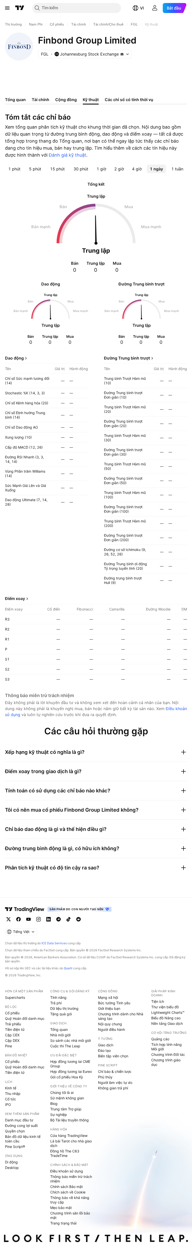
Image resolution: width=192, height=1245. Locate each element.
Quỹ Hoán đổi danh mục (24, 1018)
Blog (54, 1103)
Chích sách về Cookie (68, 1192)
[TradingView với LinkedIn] (48, 919)
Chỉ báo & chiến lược (115, 1071)
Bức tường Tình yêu (114, 1003)
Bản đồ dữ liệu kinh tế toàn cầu (22, 1138)
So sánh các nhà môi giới (70, 1040)
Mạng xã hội (108, 997)
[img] (122, 54)
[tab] (14, 169)
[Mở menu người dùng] (155, 8)
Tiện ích (157, 1001)
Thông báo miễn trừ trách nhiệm (71, 1178)
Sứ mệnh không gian (67, 1098)
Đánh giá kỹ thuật (67, 155)
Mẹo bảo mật (61, 1207)
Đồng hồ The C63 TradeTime (64, 1153)
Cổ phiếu (12, 1013)
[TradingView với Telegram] (58, 919)
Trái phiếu (13, 1024)
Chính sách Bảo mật (66, 1186)
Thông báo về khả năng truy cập (69, 1199)
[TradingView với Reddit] (78, 919)
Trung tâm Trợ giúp (66, 1109)
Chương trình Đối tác (168, 1054)
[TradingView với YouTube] (28, 919)
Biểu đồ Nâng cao (165, 1018)
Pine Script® (15, 1146)
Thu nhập (12, 1093)
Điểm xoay (15, 598)
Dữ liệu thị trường (64, 1008)
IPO (8, 1104)
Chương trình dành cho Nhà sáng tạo (120, 1016)
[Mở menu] (7, 8)
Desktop (12, 1167)
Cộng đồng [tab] (66, 99)
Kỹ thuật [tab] (91, 99)
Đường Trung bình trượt (127, 358)
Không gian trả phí (113, 1088)
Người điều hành (111, 1029)
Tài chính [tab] (40, 99)
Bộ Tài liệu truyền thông (69, 1120)
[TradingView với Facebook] (18, 919)
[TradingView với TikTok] (68, 919)
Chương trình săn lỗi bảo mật (70, 1215)
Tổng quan (59, 1029)
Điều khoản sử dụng (66, 1171)
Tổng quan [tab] (15, 99)
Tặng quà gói (61, 1014)
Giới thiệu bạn (109, 1008)
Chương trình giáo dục (165, 1062)
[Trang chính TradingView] (19, 8)
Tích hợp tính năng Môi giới (166, 1046)
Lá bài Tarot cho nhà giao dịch (71, 1143)
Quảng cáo (160, 1039)
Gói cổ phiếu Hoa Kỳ (66, 1077)
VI (142, 8)
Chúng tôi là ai (62, 1092)
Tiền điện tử (14, 1029)
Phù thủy (105, 1077)
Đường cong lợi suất (21, 1125)
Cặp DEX (12, 1040)
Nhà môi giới (60, 1035)
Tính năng (58, 997)
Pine (8, 1046)
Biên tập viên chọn (113, 1056)
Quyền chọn (15, 1131)
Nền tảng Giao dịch (167, 1023)
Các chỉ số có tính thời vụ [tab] (129, 99)
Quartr (68, 968)
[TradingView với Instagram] (38, 919)
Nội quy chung (110, 1024)
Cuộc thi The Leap (65, 1046)
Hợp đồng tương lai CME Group (70, 1063)
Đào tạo (104, 1050)
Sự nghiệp (58, 1114)
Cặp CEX (12, 1035)
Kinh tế (10, 1088)
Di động (11, 1162)
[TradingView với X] (8, 919)
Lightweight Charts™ (167, 1012)
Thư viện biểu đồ (165, 1007)
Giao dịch (105, 1045)
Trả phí (56, 1003)
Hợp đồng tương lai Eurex (71, 1071)
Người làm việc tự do (115, 1082)
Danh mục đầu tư (19, 1120)
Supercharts (15, 997)
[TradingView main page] (24, 909)
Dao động (14, 358)
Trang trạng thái (63, 1223)
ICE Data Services (54, 943)
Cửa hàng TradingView (69, 1135)
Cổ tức (10, 1099)
